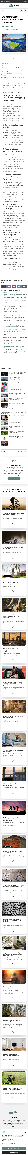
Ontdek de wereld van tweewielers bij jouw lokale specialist (11, 616)
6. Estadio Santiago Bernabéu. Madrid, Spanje (14, 77)
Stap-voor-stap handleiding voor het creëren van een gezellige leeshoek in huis (13, 954)
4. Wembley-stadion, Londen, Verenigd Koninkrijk (12, 70)
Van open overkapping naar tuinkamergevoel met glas (15, 388)
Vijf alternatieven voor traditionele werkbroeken (14, 750)
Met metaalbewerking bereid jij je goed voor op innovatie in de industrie (13, 920)
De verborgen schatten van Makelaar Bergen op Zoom (11, 1055)
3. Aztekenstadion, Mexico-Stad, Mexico (12, 68)
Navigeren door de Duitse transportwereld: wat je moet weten (12, 650)
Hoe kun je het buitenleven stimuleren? (11, 1021)
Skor (20, 264)
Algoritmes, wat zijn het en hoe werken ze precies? (16, 437)
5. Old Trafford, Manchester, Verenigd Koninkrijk (12, 74)
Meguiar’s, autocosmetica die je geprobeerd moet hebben (16, 442)
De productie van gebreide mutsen (17, 382)
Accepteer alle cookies (14, 1148)
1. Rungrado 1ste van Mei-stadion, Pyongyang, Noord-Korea (14, 62)
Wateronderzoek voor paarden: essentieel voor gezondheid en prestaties (12, 684)
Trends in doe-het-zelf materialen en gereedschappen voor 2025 (13, 886)
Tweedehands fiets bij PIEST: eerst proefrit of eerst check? (16, 399)
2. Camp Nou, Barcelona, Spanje (10, 65)
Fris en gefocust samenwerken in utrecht (16, 427)
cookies (4, 1142)
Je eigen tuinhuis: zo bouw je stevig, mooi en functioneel (17, 432)
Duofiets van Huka (9, 337)
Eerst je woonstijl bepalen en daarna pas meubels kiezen (13, 409)
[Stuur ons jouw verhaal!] (14, 460)
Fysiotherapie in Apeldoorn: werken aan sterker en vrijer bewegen (17, 373)
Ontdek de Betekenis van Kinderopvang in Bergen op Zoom (13, 987)
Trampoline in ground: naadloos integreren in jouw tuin (16, 421)
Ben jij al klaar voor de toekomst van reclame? (13, 852)
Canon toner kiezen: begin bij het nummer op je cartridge (16, 394)
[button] (25, 1132)
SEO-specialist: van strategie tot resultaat (16, 416)
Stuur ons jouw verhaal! (14, 465)
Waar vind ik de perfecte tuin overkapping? (12, 784)
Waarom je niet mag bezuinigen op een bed (17, 404)
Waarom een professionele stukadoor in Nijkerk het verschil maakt (13, 413)
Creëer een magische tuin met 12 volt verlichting (13, 717)
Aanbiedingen (8, 26)
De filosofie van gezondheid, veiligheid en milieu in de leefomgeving (12, 819)
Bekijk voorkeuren (14, 1152)
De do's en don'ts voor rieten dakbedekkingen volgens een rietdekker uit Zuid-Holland (15, 378)
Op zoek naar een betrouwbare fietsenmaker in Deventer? (12, 1089)
